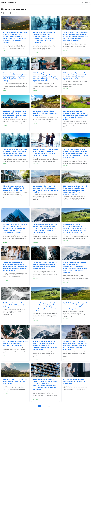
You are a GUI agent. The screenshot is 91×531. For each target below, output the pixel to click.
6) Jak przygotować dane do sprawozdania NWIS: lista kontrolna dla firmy (15, 305)
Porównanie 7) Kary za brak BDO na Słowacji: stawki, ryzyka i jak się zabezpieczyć (15, 381)
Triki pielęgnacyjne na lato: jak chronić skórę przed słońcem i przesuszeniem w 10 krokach (13, 188)
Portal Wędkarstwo (9, 2)
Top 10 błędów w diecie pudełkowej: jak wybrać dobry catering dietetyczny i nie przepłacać (15, 343)
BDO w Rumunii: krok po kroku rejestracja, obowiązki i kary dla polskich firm (74, 381)
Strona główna (86, 2)
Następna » (49, 406)
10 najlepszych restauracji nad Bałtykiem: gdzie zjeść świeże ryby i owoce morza (45, 113)
